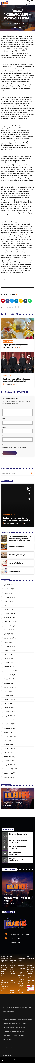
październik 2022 (9, 769)
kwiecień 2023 (8, 744)
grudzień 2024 (8, 662)
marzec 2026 (8, 601)
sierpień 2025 (8, 630)
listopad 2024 (8, 667)
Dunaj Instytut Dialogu (17, 555)
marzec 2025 (8, 650)
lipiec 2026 (7, 585)
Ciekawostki (17, 10)
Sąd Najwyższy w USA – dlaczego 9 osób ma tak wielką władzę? (17, 380)
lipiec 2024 (7, 683)
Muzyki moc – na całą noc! (14, 803)
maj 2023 (7, 740)
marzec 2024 (8, 699)
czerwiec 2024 (8, 687)
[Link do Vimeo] (5, 3)
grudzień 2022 (8, 761)
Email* (4, 427)
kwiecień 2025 (8, 646)
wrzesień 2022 (8, 773)
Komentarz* (6, 407)
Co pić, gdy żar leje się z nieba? (15, 344)
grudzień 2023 (8, 712)
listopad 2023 (8, 716)
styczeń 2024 (8, 707)
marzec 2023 (8, 748)
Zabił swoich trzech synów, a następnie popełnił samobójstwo (16, 519)
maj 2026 (7, 593)
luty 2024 (6, 703)
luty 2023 (6, 752)
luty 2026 (6, 605)
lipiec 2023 (7, 732)
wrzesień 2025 (8, 626)
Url (3, 436)
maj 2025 (7, 642)
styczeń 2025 (8, 658)
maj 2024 (7, 691)
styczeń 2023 (8, 757)
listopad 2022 (8, 765)
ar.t (16, 294)
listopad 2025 (8, 617)
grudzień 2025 (8, 613)
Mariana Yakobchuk (16, 563)
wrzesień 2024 (8, 675)
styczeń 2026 (8, 609)
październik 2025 (9, 622)
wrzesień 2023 (8, 724)
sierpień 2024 (8, 679)
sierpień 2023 (8, 728)
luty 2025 (6, 654)
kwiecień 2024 (8, 695)
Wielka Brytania (9, 515)
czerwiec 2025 (8, 638)
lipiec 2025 (7, 634)
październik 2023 (9, 720)
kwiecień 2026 (8, 597)
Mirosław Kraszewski (16, 547)
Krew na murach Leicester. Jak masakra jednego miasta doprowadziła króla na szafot (20, 539)
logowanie (9, 1047)
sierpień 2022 (8, 777)
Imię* (3, 419)
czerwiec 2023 (8, 736)
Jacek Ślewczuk (14, 571)
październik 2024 (9, 671)
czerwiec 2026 (8, 589)
